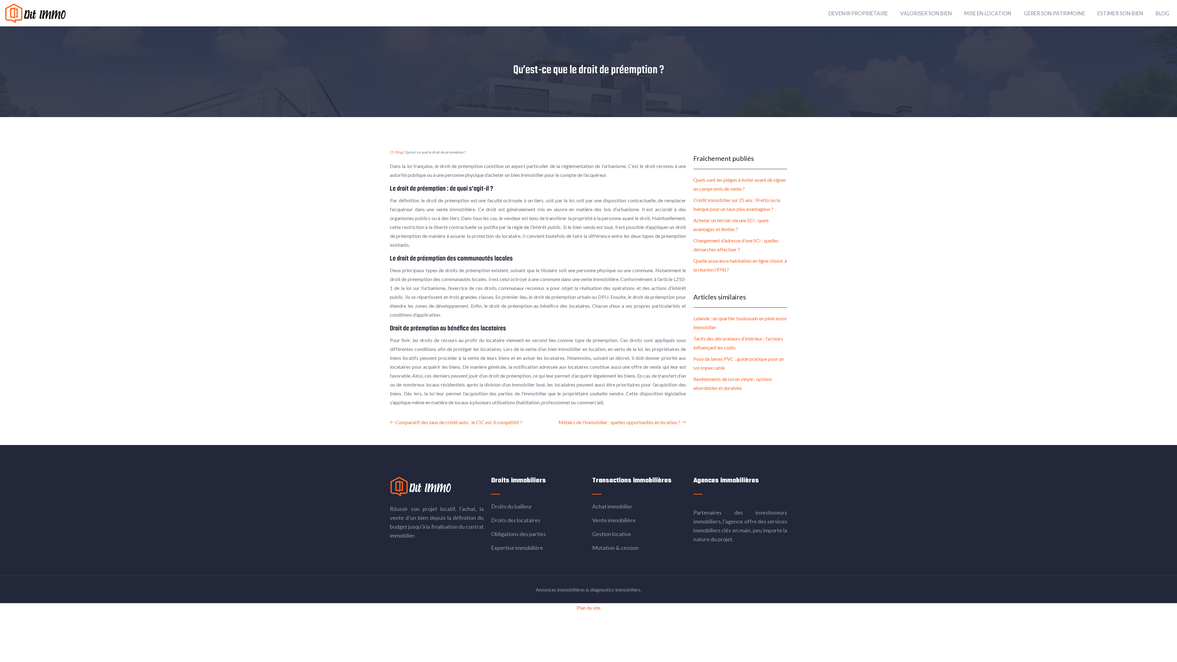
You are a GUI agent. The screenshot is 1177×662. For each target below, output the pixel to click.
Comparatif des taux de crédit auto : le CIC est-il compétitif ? (458, 422)
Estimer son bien (1120, 13)
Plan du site (588, 608)
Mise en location (987, 13)
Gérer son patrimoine (1054, 13)
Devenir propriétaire (858, 13)
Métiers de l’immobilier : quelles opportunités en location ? (619, 422)
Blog (1162, 13)
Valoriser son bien (926, 13)
